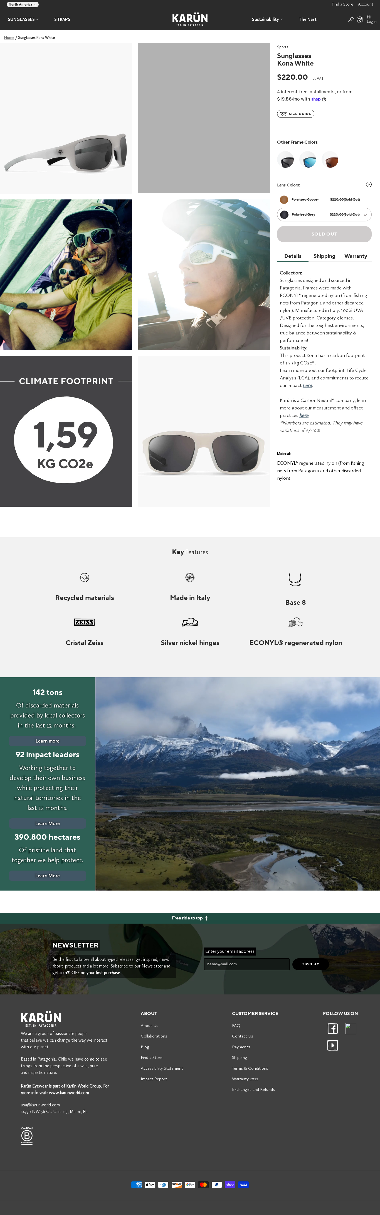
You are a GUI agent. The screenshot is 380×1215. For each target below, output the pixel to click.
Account (365, 4)
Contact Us (242, 1036)
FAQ (236, 1025)
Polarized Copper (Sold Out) (326, 199)
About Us (149, 1025)
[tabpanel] (66, 118)
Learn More (47, 823)
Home (9, 37)
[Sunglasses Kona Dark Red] (330, 159)
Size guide (299, 114)
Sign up (310, 964)
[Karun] (190, 19)
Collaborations (154, 1036)
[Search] (351, 19)
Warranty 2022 (245, 1078)
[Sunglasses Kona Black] (287, 159)
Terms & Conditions (250, 1068)
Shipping (239, 1057)
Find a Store (342, 4)
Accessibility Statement (162, 1068)
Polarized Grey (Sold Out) (326, 214)
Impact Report (154, 1078)
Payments (241, 1046)
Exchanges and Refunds (253, 1089)
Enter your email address (230, 951)
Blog (145, 1046)
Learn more (48, 741)
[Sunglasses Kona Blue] (308, 159)
